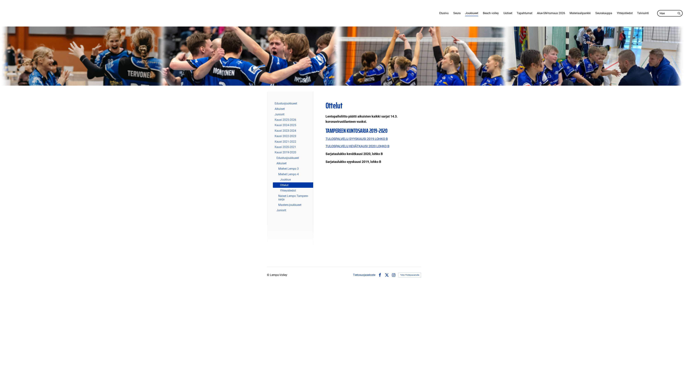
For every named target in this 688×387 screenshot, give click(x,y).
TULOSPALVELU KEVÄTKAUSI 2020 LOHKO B (357, 146)
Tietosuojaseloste (364, 275)
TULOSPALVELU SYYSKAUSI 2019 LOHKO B (357, 139)
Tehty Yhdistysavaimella (409, 275)
